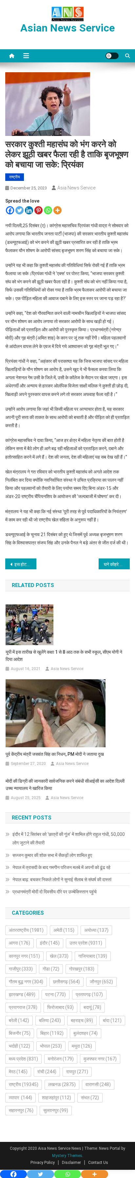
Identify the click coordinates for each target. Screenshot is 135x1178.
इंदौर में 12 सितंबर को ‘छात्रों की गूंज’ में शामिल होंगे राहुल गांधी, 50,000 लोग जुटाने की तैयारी (68, 838)
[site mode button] (112, 56)
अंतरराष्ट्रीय (26, 930)
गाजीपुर (21, 968)
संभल (90, 1097)
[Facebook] (10, 210)
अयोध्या (96, 930)
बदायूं (92, 1007)
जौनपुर (101, 981)
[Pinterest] (38, 210)
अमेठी (63, 930)
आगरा (19, 943)
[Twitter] (19, 210)
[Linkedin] (29, 210)
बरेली (19, 1020)
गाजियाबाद (92, 956)
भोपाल (51, 1046)
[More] (57, 210)
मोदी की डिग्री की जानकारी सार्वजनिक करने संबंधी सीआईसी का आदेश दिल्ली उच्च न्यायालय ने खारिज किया (65, 784)
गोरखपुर (81, 968)
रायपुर (77, 1071)
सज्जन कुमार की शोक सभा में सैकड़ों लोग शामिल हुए (52, 855)
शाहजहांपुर (56, 1097)
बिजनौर (19, 1033)
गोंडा (51, 968)
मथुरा (82, 1046)
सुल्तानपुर (55, 1110)
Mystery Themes (67, 1155)
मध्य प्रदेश (23, 1058)
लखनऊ (62, 1084)
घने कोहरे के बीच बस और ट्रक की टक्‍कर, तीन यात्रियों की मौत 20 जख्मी (117, 564)
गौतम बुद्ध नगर (26, 981)
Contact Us (98, 1162)
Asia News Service (76, 187)
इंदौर (50, 943)
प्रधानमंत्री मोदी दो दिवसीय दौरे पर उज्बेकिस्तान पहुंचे (54, 891)
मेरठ (18, 1071)
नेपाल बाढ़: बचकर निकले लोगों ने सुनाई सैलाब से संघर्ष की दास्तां (61, 879)
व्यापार (20, 1097)
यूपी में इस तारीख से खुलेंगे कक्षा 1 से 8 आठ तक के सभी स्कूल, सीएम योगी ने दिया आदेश (64, 655)
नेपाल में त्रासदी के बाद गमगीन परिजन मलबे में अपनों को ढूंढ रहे (61, 867)
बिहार (52, 1033)
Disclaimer (71, 1162)
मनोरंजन (61, 1058)
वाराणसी (98, 1084)
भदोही (19, 1046)
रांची (46, 1071)
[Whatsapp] (48, 210)
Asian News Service (67, 28)
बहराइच (82, 1020)
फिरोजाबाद (60, 1007)
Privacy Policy (42, 1162)
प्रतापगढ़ (89, 994)
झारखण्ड (22, 994)
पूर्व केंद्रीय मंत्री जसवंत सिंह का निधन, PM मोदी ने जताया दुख (55, 754)
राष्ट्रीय (14, 177)
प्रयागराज (23, 1007)
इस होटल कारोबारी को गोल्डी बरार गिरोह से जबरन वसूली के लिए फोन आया (25, 564)
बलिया (50, 1020)
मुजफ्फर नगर (100, 1058)
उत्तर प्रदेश (85, 943)
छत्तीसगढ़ (66, 981)
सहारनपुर (21, 1110)
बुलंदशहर (85, 1033)
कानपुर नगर (24, 956)
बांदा (112, 1020)
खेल (59, 956)
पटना (55, 994)
